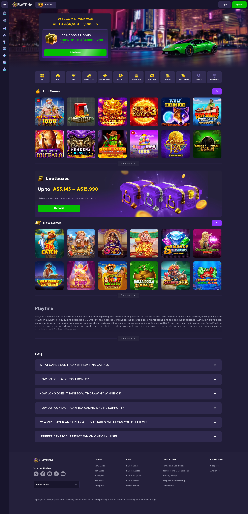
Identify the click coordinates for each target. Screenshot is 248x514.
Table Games (183, 79)
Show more (126, 164)
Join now (75, 52)
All (42, 79)
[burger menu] (4, 4)
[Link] (2, 11)
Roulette (121, 79)
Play (49, 116)
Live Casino (89, 79)
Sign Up (239, 5)
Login (224, 5)
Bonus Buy (136, 79)
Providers (214, 79)
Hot (58, 79)
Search (199, 79)
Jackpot (167, 79)
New (73, 79)
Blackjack (152, 79)
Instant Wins (104, 79)
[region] (113, 78)
